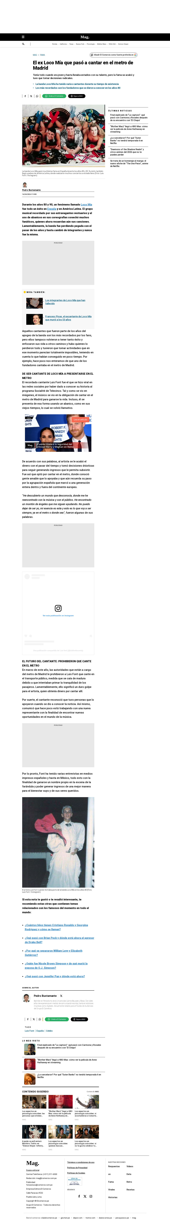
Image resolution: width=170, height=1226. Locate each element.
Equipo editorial (32, 1170)
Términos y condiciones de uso (80, 1162)
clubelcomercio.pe (49, 1218)
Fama (111, 1182)
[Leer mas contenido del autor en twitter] (61, 996)
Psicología (91, 44)
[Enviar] (23, 44)
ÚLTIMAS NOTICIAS (120, 111)
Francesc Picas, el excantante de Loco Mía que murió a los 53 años (68, 318)
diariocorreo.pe (105, 1218)
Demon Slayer (123, 44)
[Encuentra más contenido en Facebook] (25, 96)
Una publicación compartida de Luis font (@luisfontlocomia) (58, 650)
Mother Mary (101, 44)
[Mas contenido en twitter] (85, 1196)
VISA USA (112, 44)
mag (134, 1218)
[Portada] (32, 1167)
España (40, 1031)
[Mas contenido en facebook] (79, 1196)
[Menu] (24, 37)
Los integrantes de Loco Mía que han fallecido (65, 302)
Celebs (49, 1031)
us (109, 1174)
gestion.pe (65, 1218)
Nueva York (80, 44)
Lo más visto (31, 1041)
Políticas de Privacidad (77, 1168)
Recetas (131, 1189)
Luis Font (29, 1031)
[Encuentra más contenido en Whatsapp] (37, 96)
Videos (130, 1166)
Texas (71, 44)
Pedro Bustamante (31, 190)
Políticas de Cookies (76, 1173)
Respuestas (114, 1166)
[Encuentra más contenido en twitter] (31, 96)
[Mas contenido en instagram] (91, 1196)
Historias (112, 1197)
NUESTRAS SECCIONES (116, 1162)
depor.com (77, 1218)
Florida (54, 44)
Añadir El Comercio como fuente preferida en (113, 55)
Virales (111, 1189)
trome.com (91, 1218)
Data (129, 1174)
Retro (129, 1182)
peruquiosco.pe (122, 1218)
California (63, 44)
